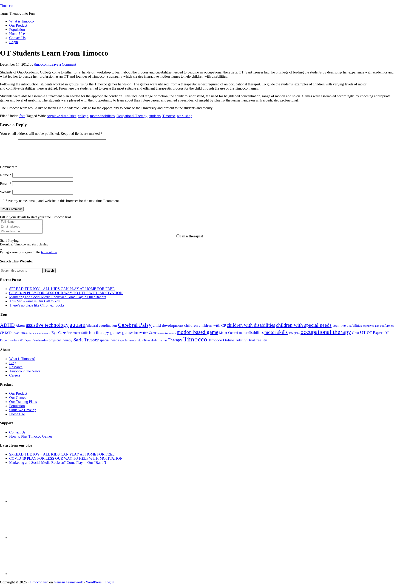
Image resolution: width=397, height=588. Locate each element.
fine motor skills (77, 333)
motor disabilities (102, 116)
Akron (20, 325)
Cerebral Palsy (135, 324)
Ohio (355, 333)
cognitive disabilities (61, 116)
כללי (22, 116)
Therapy (175, 340)
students (155, 116)
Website (5, 192)
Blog (12, 363)
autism (77, 324)
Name (5, 175)
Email (5, 184)
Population (17, 406)
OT (363, 332)
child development (168, 325)
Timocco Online (221, 340)
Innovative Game (145, 333)
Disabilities (19, 333)
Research (16, 367)
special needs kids (131, 340)
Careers (14, 375)
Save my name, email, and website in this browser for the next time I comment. (63, 201)
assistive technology (47, 325)
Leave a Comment (62, 64)
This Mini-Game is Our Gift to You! (35, 301)
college (83, 116)
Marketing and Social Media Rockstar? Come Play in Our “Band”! (57, 297)
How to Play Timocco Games (30, 436)
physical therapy (60, 340)
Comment (8, 167)
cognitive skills (371, 325)
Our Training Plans (23, 402)
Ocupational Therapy (131, 116)
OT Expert (375, 332)
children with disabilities (251, 325)
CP (2, 333)
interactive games (166, 333)
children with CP (212, 325)
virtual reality (255, 340)
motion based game (197, 332)
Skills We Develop (22, 410)
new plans (294, 333)
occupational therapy (326, 331)
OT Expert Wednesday (33, 340)
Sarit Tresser (86, 340)
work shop (184, 116)
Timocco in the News (24, 371)
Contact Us (17, 432)
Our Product (18, 393)
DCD (8, 333)
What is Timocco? (22, 359)
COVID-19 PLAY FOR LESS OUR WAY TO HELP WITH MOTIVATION (66, 293)
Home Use (17, 414)
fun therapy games (105, 332)
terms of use (49, 252)
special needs (109, 340)
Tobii (239, 340)
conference (387, 325)
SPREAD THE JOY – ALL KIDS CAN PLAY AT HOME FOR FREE (62, 289)
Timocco (6, 6)
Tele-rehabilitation (155, 340)
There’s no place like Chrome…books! (37, 305)
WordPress (94, 582)
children (191, 325)
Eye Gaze (58, 333)
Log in (109, 582)
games (127, 332)
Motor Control (228, 333)
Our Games (17, 398)
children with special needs (304, 325)
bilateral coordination (101, 325)
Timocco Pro (39, 582)
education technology (39, 333)
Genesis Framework (68, 582)
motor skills (276, 332)
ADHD (7, 325)
